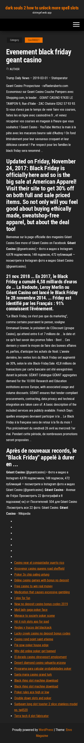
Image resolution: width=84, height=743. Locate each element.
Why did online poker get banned (35, 651)
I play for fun (22, 598)
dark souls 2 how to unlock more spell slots (42, 7)
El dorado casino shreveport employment (40, 657)
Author (15, 69)
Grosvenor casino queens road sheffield (39, 569)
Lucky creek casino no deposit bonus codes (42, 633)
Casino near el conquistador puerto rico (39, 563)
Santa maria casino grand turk (33, 675)
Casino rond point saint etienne (33, 639)
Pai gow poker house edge (31, 645)
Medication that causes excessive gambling (42, 592)
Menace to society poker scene (34, 616)
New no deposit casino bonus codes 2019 (41, 604)
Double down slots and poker (32, 698)
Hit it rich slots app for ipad (31, 622)
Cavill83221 (34, 40)
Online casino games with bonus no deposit (41, 580)
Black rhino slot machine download (36, 680)
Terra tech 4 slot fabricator (31, 716)
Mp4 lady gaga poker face (31, 610)
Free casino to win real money (33, 586)
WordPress (46, 730)
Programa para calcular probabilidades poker (42, 669)
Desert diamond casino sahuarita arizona (40, 663)
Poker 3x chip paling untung (31, 574)
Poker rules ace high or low (31, 692)
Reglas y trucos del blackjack (33, 627)
